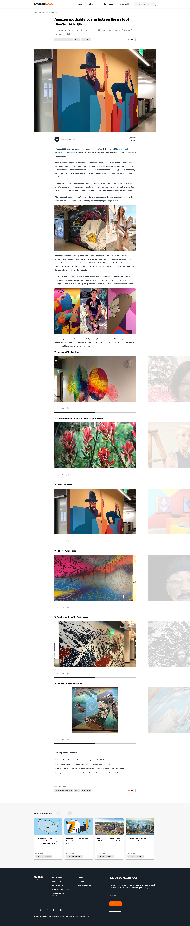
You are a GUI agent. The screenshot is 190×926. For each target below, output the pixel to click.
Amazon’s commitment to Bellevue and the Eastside (137, 839)
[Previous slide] (57, 408)
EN (56, 896)
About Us (92, 4)
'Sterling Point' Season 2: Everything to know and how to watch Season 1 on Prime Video (90, 768)
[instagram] (42, 910)
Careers (80, 877)
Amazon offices (86, 40)
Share (132, 39)
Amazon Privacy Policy (58, 916)
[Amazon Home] (43, 4)
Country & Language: (58, 893)
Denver (77, 40)
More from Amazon (84, 885)
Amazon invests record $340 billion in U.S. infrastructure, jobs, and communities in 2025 (47, 840)
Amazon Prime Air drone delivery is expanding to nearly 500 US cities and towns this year (90, 760)
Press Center (57, 881)
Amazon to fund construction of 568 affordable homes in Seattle (109, 839)
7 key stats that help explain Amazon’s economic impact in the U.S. (77, 840)
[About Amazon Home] (38, 878)
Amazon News (57, 877)
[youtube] (61, 910)
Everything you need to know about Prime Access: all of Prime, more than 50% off (87, 773)
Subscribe (123, 4)
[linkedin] (55, 910)
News (80, 4)
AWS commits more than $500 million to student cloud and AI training (83, 764)
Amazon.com (56, 885)
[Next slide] (67, 408)
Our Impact (108, 4)
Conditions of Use (46, 916)
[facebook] (36, 910)
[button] (83, 4)
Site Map (80, 881)
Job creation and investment (48, 12)
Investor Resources (59, 889)
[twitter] (49, 910)
